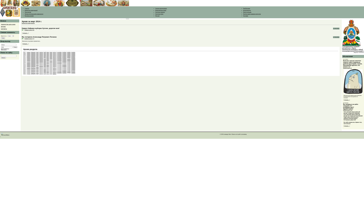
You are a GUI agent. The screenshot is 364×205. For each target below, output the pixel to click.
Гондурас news (159, 14)
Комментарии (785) (347, 110)
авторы (3, 26)
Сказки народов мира (161, 8)
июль (51, 52)
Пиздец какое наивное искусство (252, 14)
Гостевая (245, 16)
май (45, 52)
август (54, 52)
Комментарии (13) (347, 68)
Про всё (157, 16)
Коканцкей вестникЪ (160, 10)
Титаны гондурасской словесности (34, 14)
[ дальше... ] (25, 33)
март (37, 52)
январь (28, 52)
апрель (41, 52)
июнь (48, 52)
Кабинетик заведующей (31, 10)
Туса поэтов (28, 12)
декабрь (73, 52)
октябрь (64, 52)
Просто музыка (247, 12)
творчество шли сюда (8, 24)
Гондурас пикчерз (160, 12)
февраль (33, 52)
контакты (4, 29)
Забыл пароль (4, 49)
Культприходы (247, 10)
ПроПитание (246, 8)
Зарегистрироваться (5, 48)
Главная (27, 8)
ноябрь (69, 52)
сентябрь (59, 52)
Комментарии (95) (29, 30)
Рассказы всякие (29, 16)
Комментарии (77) (29, 38)
